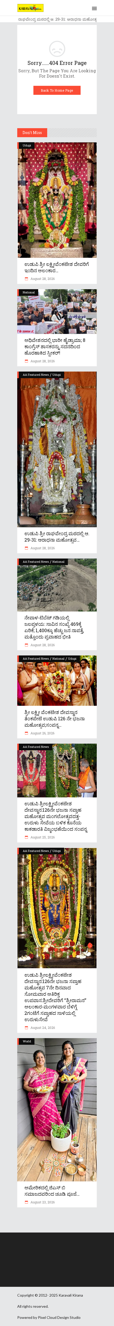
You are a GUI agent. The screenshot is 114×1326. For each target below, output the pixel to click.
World (27, 1041)
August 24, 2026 (42, 1027)
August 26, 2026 (42, 733)
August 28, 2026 (42, 278)
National (29, 292)
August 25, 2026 (42, 837)
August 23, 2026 (42, 1202)
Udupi (27, 145)
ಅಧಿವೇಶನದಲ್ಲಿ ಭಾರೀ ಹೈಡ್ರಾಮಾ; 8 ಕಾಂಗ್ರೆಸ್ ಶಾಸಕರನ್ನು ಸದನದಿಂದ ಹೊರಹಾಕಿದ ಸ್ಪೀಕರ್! (54, 346)
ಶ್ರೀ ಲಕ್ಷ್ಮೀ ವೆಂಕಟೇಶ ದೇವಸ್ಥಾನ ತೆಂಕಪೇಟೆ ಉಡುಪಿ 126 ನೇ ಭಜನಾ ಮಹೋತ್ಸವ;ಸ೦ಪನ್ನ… (54, 718)
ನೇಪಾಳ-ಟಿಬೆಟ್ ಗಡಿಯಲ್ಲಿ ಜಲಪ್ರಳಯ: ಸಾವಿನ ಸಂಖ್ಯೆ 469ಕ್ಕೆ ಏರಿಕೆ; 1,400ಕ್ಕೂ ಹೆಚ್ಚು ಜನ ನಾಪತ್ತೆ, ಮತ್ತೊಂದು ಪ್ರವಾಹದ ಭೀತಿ (54, 627)
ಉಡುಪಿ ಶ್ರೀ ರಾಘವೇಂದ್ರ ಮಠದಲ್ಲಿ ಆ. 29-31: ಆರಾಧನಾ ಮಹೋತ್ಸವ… (56, 536)
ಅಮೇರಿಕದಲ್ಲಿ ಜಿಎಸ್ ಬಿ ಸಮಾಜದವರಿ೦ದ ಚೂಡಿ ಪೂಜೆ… (52, 1190)
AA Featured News (36, 375)
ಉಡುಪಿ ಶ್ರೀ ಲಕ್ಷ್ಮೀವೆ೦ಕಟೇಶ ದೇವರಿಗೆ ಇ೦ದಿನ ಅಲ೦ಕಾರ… (56, 267)
